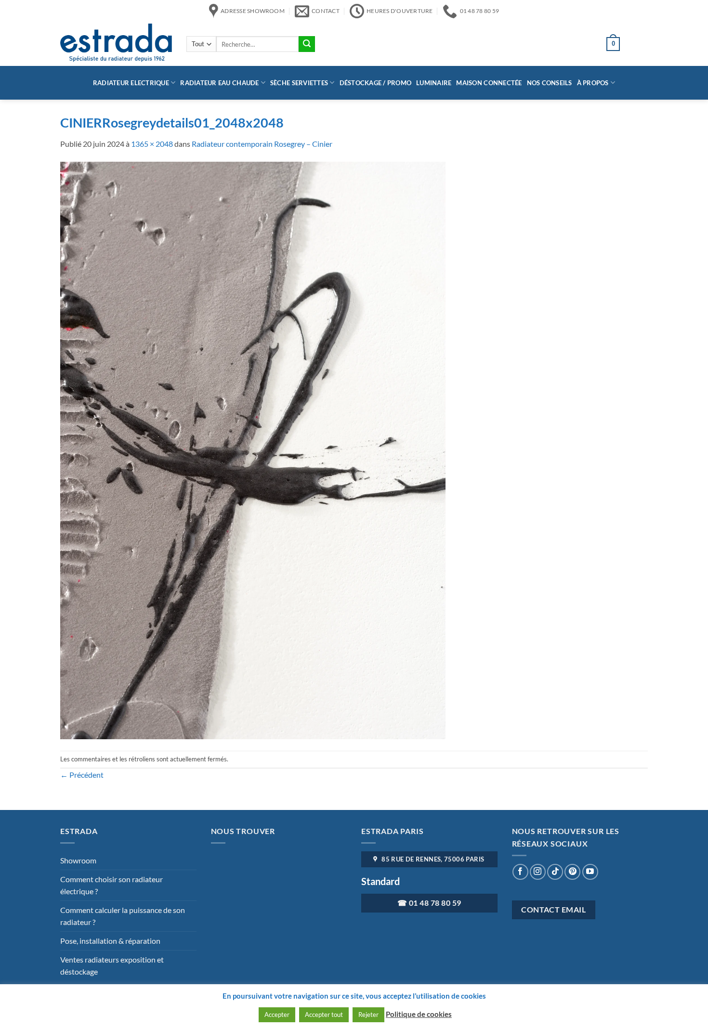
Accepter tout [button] (324, 1014)
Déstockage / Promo (376, 83)
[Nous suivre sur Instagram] (538, 872)
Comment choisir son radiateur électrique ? (111, 885)
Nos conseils (549, 83)
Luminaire (433, 83)
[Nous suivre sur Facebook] (520, 872)
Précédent (82, 774)
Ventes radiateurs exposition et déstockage (112, 966)
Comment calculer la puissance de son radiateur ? (122, 916)
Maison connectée (489, 83)
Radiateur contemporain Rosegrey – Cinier (262, 143)
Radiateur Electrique (131, 83)
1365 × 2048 (152, 143)
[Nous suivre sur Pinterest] (572, 872)
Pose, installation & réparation (110, 940)
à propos (593, 83)
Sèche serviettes (299, 83)
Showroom (78, 860)
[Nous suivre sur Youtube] (590, 872)
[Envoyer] (307, 44)
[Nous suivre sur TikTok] (555, 872)
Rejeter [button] (368, 1014)
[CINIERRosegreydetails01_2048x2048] (253, 449)
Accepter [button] (276, 1014)
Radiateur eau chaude (219, 83)
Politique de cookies (419, 1014)
